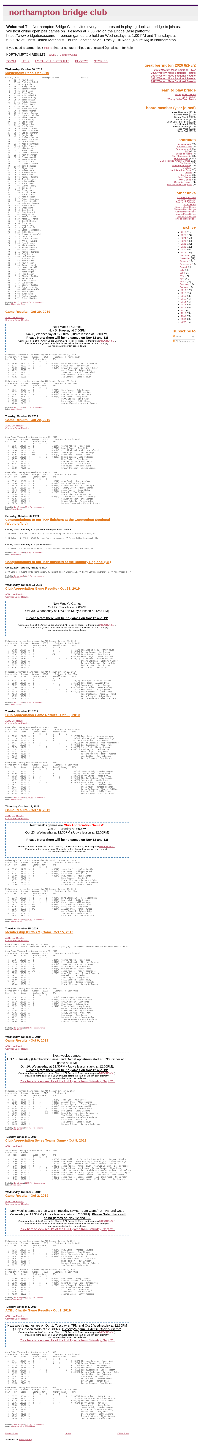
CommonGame (68, 54)
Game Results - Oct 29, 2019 (27, 420)
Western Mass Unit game (179, 184)
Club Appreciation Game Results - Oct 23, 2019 (42, 588)
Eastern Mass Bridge (185, 214)
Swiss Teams (16, 1185)
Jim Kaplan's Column (185, 94)
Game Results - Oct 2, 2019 (26, 1195)
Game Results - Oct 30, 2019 (27, 312)
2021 (184, 247)
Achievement (16, 554)
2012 (184, 307)
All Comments (182, 341)
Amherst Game (184, 147)
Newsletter (187, 168)
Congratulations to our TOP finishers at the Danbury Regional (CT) (58, 562)
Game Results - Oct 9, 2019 (26, 1040)
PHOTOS (81, 61)
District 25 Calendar (186, 202)
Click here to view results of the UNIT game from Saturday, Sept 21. (67, 1081)
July (182, 270)
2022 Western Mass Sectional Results (173, 81)
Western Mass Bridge (185, 209)
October (184, 261)
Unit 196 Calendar (187, 200)
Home (68, 1433)
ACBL (53, 54)
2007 (184, 322)
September (186, 264)
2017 (184, 293)
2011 (183, 310)
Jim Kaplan (185, 163)
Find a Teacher (188, 97)
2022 (184, 244)
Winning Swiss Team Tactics (182, 99)
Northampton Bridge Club (58, 12)
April (182, 278)
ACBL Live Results (14, 317)
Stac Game (185, 175)
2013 (184, 304)
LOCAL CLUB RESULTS (52, 61)
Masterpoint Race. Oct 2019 (27, 73)
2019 (184, 252)
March (183, 281)
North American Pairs (180, 170)
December (185, 255)
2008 (184, 319)
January (184, 287)
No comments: (38, 302)
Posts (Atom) (25, 1439)
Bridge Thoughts (184, 154)
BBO (187, 151)
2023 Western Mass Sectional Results (173, 78)
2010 (184, 313)
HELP (26, 61)
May (182, 275)
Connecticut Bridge (186, 216)
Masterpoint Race (18, 304)
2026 (184, 232)
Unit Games (185, 180)
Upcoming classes (183, 182)
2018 (184, 290)
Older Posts (123, 1433)
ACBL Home (190, 204)
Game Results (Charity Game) (23, 1426)
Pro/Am (188, 172)
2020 (184, 249)
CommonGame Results (17, 320)
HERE (48, 47)
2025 (184, 235)
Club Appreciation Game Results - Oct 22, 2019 (42, 715)
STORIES (101, 61)
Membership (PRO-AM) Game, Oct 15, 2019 (39, 932)
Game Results (16, 409)
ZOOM (11, 61)
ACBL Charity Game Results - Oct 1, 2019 (38, 1310)
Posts (178, 336)
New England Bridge (185, 207)
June (182, 273)
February (185, 284)
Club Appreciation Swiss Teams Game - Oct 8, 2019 (46, 1140)
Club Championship (181, 156)
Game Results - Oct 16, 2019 (27, 810)
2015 (184, 299)
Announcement (183, 149)
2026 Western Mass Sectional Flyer (175, 70)
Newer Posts (11, 1433)
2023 (184, 241)
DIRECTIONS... (106, 341)
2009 (184, 316)
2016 (184, 296)
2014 (184, 302)
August (183, 267)
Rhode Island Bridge (185, 219)
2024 (184, 238)
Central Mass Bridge (185, 212)
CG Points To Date (186, 197)
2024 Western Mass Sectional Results (173, 75)
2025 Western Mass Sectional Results (173, 72)
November (185, 258)
